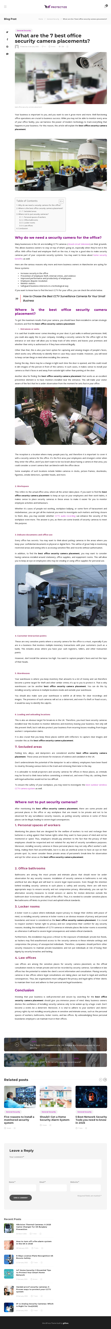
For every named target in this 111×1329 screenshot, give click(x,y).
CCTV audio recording (65, 516)
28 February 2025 (22, 1248)
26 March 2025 (21, 1234)
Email (42, 1182)
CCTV (34, 1042)
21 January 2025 (21, 1279)
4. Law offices (27, 225)
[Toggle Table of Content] (60, 201)
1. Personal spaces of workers (34, 217)
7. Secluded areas (29, 211)
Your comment (16, 1157)
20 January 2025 (22, 1296)
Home (41, 19)
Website (74, 1182)
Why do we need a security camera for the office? (39, 205)
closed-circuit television (79, 244)
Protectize (23, 47)
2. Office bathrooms (30, 220)
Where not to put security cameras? (33, 214)
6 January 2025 (33, 47)
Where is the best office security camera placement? (40, 208)
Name (12, 1182)
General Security (53, 19)
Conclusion (23, 228)
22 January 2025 (22, 1263)
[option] (20, 1107)
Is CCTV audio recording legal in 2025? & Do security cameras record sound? (45, 1062)
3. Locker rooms (28, 223)
